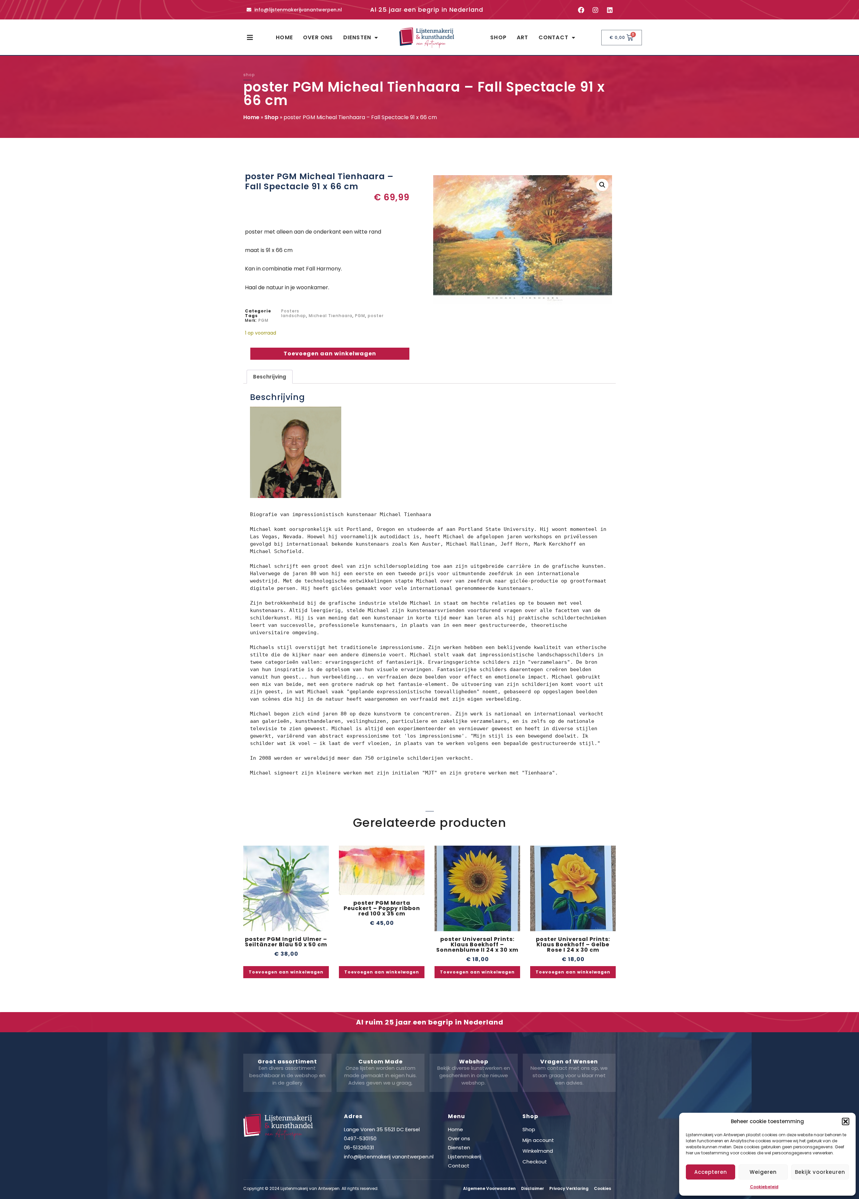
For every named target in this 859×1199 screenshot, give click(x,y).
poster (376, 315)
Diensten (357, 37)
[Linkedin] (609, 9)
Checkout (534, 1161)
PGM (360, 315)
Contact (553, 37)
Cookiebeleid (764, 1187)
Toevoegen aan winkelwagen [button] (286, 972)
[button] (845, 1121)
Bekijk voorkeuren (820, 1172)
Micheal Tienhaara (330, 315)
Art (522, 37)
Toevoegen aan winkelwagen (330, 353)
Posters (290, 311)
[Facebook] (580, 9)
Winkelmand (537, 1150)
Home (284, 37)
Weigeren (763, 1172)
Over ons (318, 37)
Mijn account (538, 1140)
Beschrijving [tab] (269, 376)
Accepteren (710, 1172)
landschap (293, 315)
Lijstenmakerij (464, 1156)
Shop (498, 37)
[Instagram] (595, 9)
